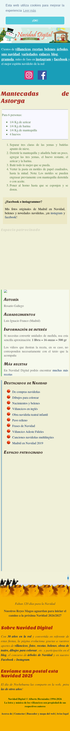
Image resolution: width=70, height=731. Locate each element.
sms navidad (10, 54)
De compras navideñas (26, 392)
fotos (32, 645)
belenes (49, 49)
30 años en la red (20, 636)
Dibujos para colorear (25, 397)
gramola (7, 59)
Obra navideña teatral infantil (30, 414)
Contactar (19, 713)
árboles (62, 49)
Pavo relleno (19, 420)
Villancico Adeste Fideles (28, 431)
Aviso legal (63, 713)
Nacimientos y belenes (26, 403)
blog (54, 54)
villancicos (23, 49)
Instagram (22, 659)
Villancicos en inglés (25, 409)
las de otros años (11, 689)
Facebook (7, 659)
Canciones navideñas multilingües (33, 437)
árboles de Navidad (40, 655)
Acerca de (6, 713)
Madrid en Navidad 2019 (27, 443)
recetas (37, 49)
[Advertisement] (33, 262)
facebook (60, 59)
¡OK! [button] (35, 20)
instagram (43, 59)
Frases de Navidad (23, 426)
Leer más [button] (29, 10)
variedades (29, 54)
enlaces (44, 54)
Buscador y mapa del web (41, 713)
